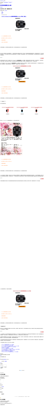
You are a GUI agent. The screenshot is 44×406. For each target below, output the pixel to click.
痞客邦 (4, 359)
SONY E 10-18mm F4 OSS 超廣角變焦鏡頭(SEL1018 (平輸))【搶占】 (14, 16)
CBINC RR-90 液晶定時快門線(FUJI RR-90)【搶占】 (8, 344)
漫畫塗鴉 (6, 361)
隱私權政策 (26, 396)
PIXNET (17, 396)
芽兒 (0, 355)
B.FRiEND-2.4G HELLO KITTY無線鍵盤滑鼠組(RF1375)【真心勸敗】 (10, 351)
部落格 (2, 12)
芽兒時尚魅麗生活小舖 (5, 5)
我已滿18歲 (2, 404)
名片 (2, 13)
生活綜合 (6, 10)
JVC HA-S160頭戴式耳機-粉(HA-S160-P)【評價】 (8, 345)
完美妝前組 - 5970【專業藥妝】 (5, 347)
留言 (5, 359)
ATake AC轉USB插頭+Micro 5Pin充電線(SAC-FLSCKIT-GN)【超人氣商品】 (11, 349)
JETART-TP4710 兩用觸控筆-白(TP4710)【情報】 (7, 348)
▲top (1, 362)
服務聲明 (28, 396)
